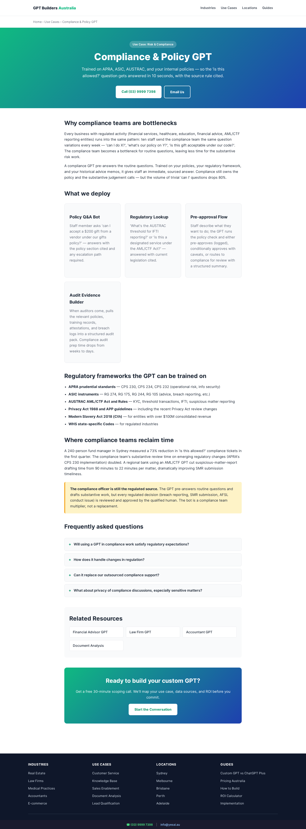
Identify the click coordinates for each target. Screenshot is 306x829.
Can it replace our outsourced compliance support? (116, 575)
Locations (249, 8)
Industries (208, 8)
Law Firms (36, 781)
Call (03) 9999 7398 (139, 91)
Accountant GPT (199, 632)
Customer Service (105, 773)
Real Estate (36, 773)
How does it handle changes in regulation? (109, 560)
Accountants (37, 796)
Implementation (232, 803)
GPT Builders (54, 8)
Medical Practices (41, 788)
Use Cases (229, 8)
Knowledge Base (104, 781)
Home (37, 22)
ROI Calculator (231, 796)
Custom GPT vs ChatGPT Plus (242, 773)
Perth (160, 796)
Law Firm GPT (140, 632)
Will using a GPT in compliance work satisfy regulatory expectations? (131, 544)
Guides (267, 8)
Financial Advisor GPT (90, 632)
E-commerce (37, 803)
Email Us (177, 92)
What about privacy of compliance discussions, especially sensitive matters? (138, 590)
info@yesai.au (170, 824)
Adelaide (162, 803)
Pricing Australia (232, 781)
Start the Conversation (153, 709)
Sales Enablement (105, 788)
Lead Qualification (106, 803)
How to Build (229, 788)
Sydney (161, 773)
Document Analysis (88, 645)
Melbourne (164, 781)
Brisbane (163, 788)
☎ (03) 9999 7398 (139, 824)
